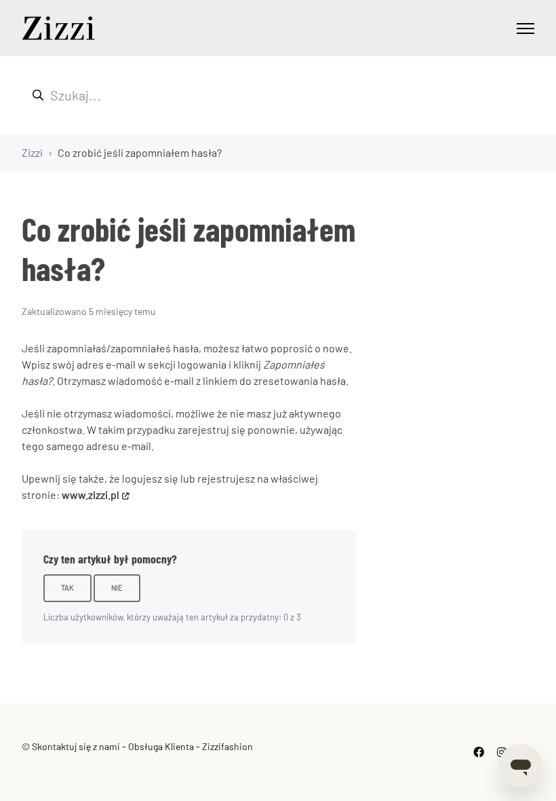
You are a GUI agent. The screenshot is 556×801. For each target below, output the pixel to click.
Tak (67, 587)
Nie (117, 587)
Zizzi (32, 152)
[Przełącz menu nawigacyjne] (525, 28)
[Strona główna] (58, 28)
